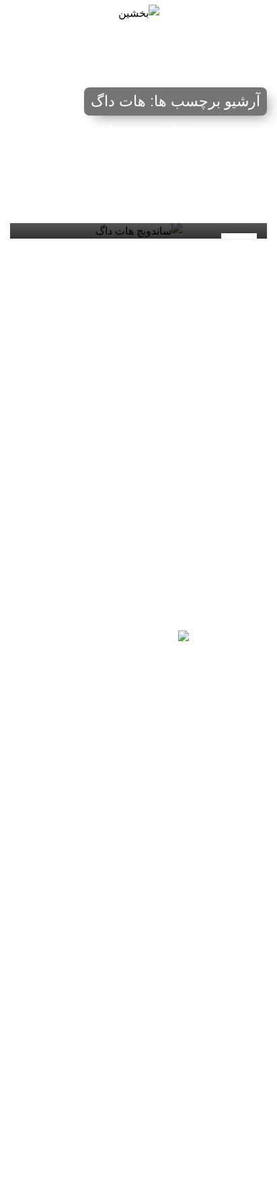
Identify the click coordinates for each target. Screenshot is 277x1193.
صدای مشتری (239, 1114)
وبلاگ (256, 1091)
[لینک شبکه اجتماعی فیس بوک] (203, 757)
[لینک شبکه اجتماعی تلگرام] (74, 757)
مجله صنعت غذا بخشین (221, 1173)
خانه (53, 93)
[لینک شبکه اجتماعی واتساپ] (106, 757)
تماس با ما (246, 1045)
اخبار (257, 1068)
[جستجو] (15, 13)
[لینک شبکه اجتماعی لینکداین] (138, 757)
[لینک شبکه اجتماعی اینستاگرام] (170, 757)
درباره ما (250, 1137)
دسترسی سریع (237, 999)
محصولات (248, 1022)
